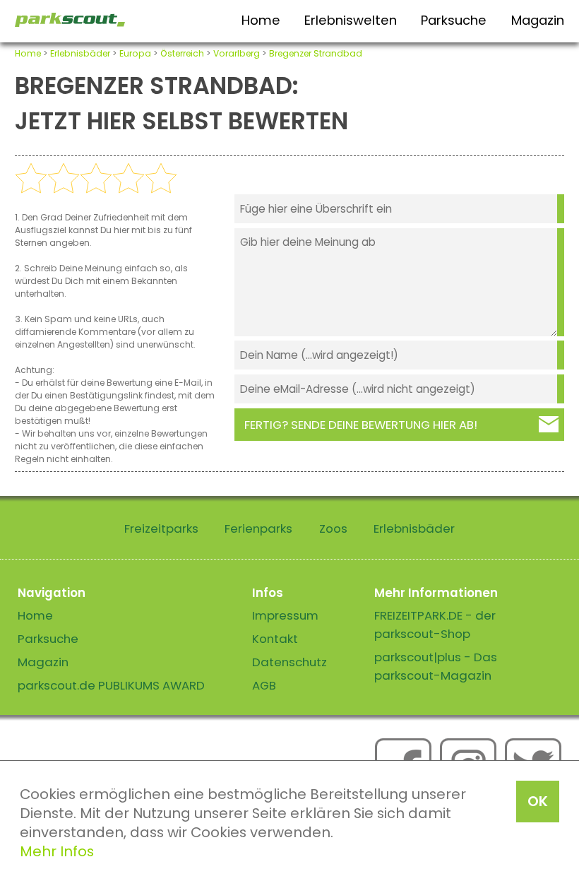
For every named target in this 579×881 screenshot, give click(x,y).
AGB (264, 685)
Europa (135, 53)
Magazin (537, 20)
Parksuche (454, 20)
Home (260, 20)
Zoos (333, 528)
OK (537, 801)
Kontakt (275, 638)
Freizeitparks (161, 528)
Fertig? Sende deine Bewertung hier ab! (360, 424)
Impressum (285, 615)
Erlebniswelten (350, 20)
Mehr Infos (57, 851)
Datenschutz (289, 662)
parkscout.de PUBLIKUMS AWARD (111, 685)
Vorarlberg (236, 53)
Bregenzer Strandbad (315, 53)
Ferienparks (258, 528)
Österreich (182, 53)
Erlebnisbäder (80, 53)
